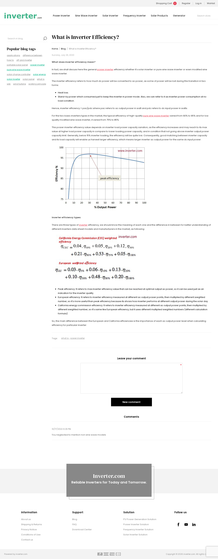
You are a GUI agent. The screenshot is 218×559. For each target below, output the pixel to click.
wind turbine (19, 83)
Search (45, 38)
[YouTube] (186, 524)
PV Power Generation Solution (139, 519)
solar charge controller (18, 74)
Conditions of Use (31, 534)
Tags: (55, 338)
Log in (199, 3)
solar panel (28, 79)
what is (40, 79)
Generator (179, 15)
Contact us (27, 539)
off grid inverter (24, 60)
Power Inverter (61, 15)
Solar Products (159, 15)
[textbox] (25, 38)
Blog (74, 519)
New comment (131, 402)
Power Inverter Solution (136, 524)
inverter (83, 225)
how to (10, 60)
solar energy (39, 74)
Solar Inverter (110, 15)
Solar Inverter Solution (135, 534)
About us (26, 519)
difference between (32, 55)
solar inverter (13, 79)
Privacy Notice (29, 529)
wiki (9, 83)
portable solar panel (17, 64)
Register (186, 3)
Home (55, 48)
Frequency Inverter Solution (138, 529)
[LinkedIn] (194, 524)
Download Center (82, 529)
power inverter (37, 64)
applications (13, 55)
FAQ (74, 524)
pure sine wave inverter (18, 69)
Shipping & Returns (31, 524)
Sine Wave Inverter (86, 15)
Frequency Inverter (134, 15)
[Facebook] (178, 524)
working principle (37, 83)
